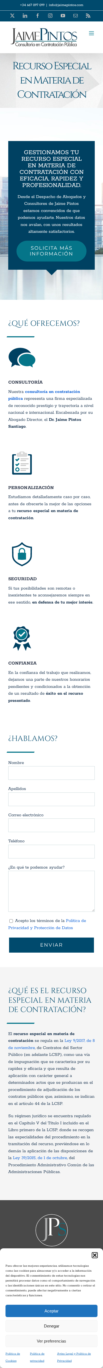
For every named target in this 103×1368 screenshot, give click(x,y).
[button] (95, 1255)
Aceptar (51, 1311)
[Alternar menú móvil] (92, 33)
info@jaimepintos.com (66, 5)
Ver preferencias (51, 1341)
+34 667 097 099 (32, 5)
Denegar (51, 1326)
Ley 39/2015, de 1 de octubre (40, 1157)
